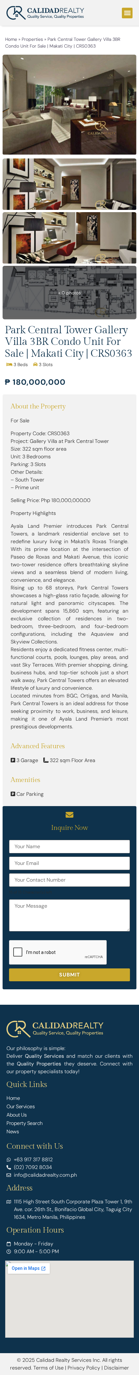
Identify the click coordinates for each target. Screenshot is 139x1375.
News (12, 1131)
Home (11, 39)
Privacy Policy (84, 1367)
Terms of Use (48, 1367)
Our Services (20, 1106)
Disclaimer (116, 1367)
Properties (32, 39)
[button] (127, 13)
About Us (16, 1114)
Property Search (24, 1123)
